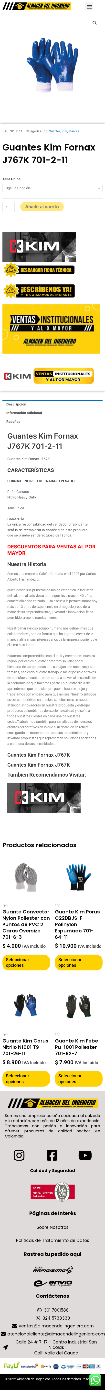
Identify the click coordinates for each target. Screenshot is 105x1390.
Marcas (74, 131)
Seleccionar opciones (17, 962)
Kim (64, 131)
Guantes (54, 131)
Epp (44, 131)
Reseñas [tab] (13, 421)
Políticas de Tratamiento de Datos (52, 1240)
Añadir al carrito (42, 206)
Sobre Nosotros (52, 1227)
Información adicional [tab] (24, 413)
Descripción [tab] (16, 404)
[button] (89, 6)
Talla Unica (11, 179)
